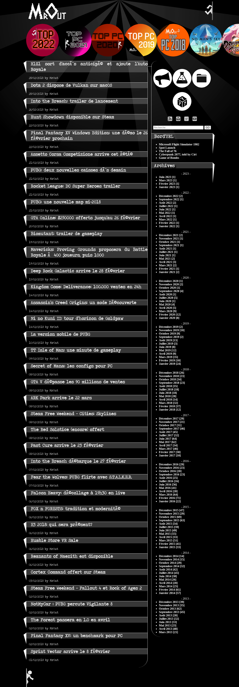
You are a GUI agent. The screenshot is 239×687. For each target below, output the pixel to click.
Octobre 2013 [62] (170, 608)
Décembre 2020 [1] (171, 281)
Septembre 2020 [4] (171, 291)
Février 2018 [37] (170, 406)
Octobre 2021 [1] (169, 241)
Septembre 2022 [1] (171, 199)
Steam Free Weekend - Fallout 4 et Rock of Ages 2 (86, 588)
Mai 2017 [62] (167, 442)
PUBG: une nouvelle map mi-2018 (66, 202)
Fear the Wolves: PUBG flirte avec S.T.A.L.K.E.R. (81, 477)
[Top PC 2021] (75, 55)
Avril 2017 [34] (168, 445)
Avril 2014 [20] (168, 582)
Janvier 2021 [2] (169, 272)
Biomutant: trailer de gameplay (66, 233)
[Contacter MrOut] (179, 119)
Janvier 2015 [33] (170, 547)
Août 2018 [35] (168, 386)
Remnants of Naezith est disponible (72, 556)
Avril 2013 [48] (168, 628)
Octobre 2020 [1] (169, 287)
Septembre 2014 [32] (172, 566)
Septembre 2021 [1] (171, 245)
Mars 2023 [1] (167, 180)
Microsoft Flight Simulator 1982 (179, 144)
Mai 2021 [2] (167, 258)
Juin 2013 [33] (168, 622)
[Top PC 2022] (42, 55)
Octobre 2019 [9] (169, 333)
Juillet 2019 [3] (168, 343)
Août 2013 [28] (168, 615)
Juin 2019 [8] (167, 347)
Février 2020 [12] (170, 314)
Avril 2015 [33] (168, 537)
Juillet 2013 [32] (169, 618)
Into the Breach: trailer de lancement (74, 101)
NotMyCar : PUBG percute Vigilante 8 (71, 604)
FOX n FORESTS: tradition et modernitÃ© (75, 508)
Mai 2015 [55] (167, 533)
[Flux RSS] (170, 119)
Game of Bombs (169, 157)
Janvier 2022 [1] (169, 226)
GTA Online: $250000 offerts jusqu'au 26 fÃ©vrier (85, 217)
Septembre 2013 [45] (172, 612)
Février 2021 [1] (169, 268)
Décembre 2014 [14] (171, 556)
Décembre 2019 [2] (171, 326)
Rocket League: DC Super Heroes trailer (75, 186)
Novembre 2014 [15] (171, 559)
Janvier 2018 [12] (170, 409)
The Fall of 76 (167, 151)
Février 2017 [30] (170, 452)
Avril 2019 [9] (167, 353)
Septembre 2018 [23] (172, 382)
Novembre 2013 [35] (171, 605)
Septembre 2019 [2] (171, 336)
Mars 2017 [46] (168, 448)
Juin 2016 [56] (168, 484)
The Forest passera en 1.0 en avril (70, 620)
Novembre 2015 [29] (171, 513)
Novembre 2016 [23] (171, 467)
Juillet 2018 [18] (169, 389)
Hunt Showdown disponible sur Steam (72, 117)
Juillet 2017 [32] (169, 435)
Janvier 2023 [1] (169, 187)
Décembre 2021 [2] (171, 235)
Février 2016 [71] (170, 498)
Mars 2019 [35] (168, 357)
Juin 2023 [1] (167, 177)
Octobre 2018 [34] (170, 379)
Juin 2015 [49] (168, 530)
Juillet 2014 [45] (169, 572)
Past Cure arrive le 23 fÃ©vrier (67, 445)
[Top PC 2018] (173, 55)
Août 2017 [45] (168, 432)
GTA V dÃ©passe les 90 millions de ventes (78, 382)
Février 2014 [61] (170, 589)
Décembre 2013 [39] (171, 602)
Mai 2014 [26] (167, 579)
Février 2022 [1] (169, 222)
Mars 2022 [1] (167, 219)
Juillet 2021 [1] (168, 251)
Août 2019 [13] (168, 340)
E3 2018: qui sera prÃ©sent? (61, 524)
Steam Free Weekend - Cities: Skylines (73, 413)
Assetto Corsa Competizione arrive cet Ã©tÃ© (82, 154)
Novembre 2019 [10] (171, 330)
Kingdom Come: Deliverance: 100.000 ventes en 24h (86, 286)
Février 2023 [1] (169, 183)
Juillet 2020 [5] (168, 297)
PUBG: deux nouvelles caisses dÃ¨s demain (78, 170)
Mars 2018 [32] (168, 402)
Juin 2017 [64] (168, 438)
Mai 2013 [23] (167, 625)
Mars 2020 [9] (167, 311)
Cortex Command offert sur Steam (68, 572)
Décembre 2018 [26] (171, 372)
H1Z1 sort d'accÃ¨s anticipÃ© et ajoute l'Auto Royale (89, 66)
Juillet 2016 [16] (169, 481)
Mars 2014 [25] (168, 586)
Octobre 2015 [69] (170, 517)
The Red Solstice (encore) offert (67, 429)
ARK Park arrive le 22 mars (61, 398)
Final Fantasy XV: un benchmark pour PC (76, 635)
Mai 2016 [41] (167, 487)
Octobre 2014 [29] (170, 562)
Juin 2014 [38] (168, 576)
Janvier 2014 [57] (170, 593)
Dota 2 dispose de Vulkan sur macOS (71, 85)
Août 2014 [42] (168, 569)
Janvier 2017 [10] (170, 455)
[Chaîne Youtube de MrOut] (196, 119)
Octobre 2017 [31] (170, 425)
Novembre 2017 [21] (171, 421)
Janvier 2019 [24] (170, 363)
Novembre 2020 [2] (171, 284)
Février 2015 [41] (170, 543)
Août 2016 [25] (168, 477)
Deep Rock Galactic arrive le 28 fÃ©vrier (78, 271)
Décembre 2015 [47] (171, 510)
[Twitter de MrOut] (187, 119)
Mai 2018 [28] (167, 396)
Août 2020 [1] (167, 294)
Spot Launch (167, 147)
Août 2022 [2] (167, 202)
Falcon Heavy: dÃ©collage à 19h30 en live (78, 493)
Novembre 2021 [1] (171, 238)
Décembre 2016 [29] (171, 464)
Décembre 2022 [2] (171, 196)
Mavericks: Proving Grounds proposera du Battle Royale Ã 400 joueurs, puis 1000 (89, 252)
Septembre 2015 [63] (172, 520)
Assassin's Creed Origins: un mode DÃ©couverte (83, 302)
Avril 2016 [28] (168, 491)
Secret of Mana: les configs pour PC (71, 366)
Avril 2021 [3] (167, 262)
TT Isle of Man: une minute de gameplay (76, 350)
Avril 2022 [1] (167, 216)
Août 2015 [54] (168, 523)
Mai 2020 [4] (167, 304)
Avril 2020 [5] (167, 307)
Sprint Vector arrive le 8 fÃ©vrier (70, 651)
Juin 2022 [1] (167, 209)
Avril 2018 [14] (168, 399)
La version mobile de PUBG (60, 334)
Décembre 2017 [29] (171, 418)
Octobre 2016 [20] (170, 471)
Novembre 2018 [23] (171, 376)
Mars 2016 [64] (168, 494)
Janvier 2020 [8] (169, 317)
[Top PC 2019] (140, 55)
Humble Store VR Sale (54, 540)
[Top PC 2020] (107, 55)
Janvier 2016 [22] (170, 501)
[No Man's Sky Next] (206, 55)
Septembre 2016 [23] (172, 474)
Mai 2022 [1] (167, 212)
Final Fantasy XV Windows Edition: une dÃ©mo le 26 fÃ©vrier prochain (89, 135)
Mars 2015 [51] (168, 540)
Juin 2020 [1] (167, 301)
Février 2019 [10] (170, 360)
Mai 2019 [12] (167, 350)
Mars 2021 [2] (167, 265)
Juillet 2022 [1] (168, 206)
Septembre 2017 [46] (172, 428)
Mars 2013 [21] (168, 632)
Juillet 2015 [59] (169, 527)
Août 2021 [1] (167, 248)
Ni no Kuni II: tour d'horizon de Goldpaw (77, 318)
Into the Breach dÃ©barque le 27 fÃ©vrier (78, 461)
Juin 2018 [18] (168, 392)
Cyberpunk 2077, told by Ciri (177, 154)
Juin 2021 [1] (167, 255)
